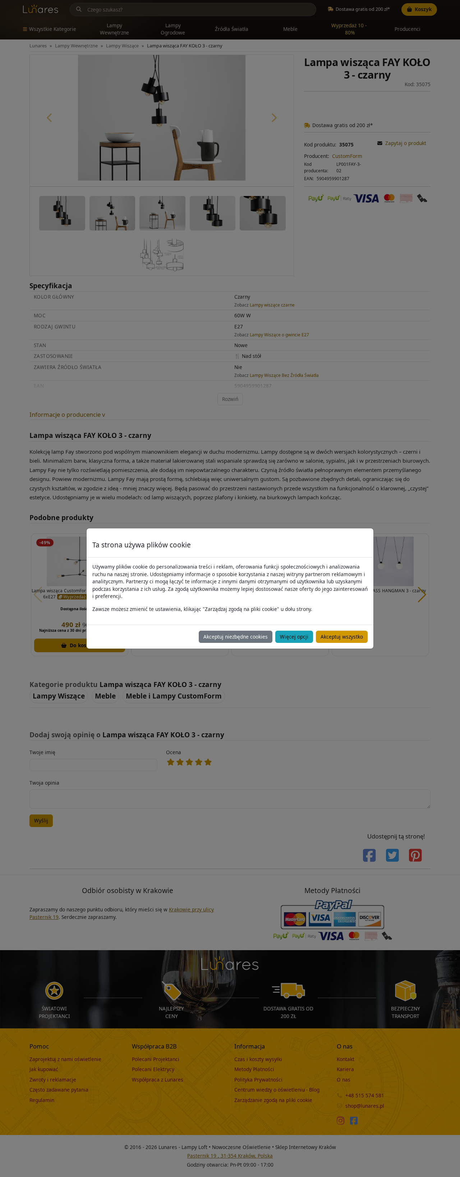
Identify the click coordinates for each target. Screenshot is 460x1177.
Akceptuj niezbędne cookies (235, 636)
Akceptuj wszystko (342, 636)
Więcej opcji (294, 636)
